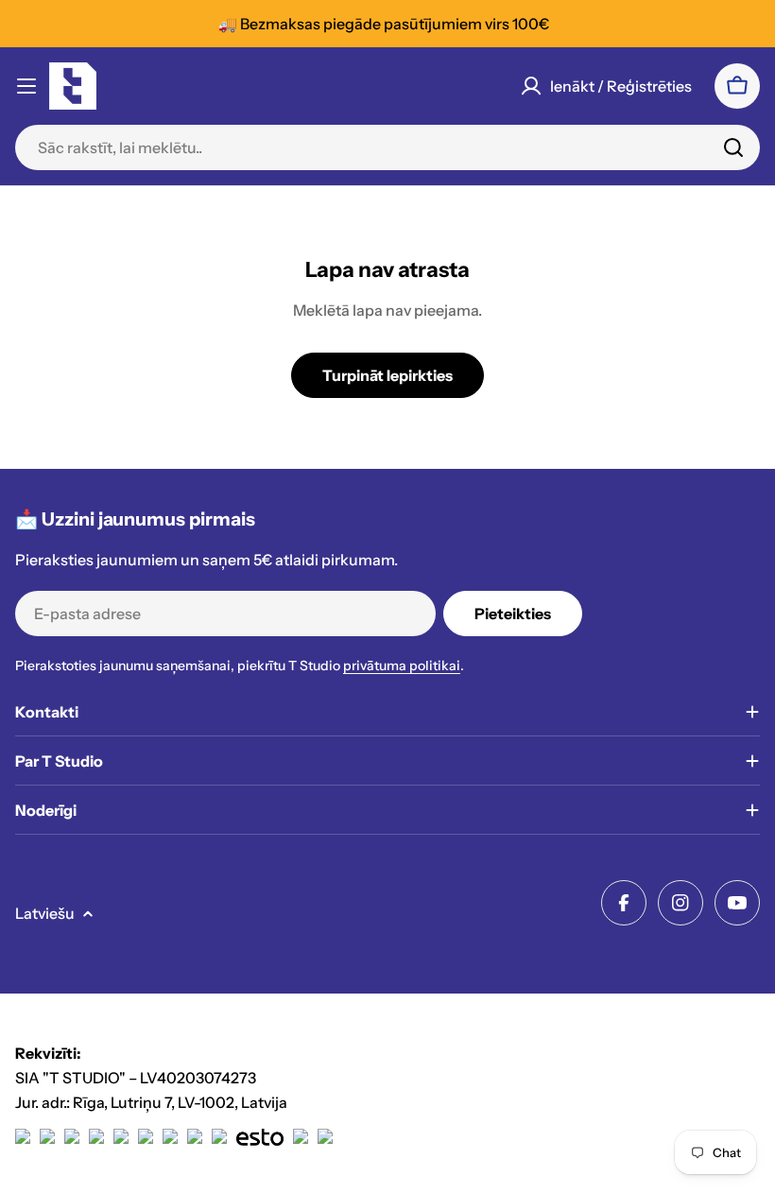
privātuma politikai (401, 665)
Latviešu (45, 913)
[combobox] (387, 147)
